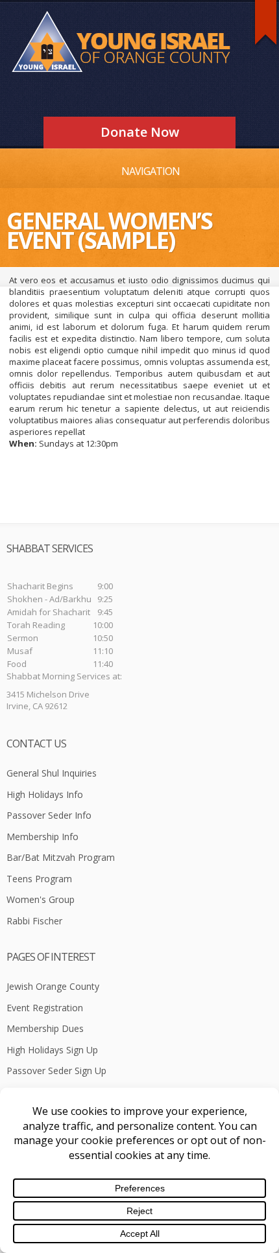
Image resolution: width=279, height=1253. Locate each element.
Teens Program (39, 878)
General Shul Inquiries (51, 773)
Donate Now (140, 132)
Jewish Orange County (52, 986)
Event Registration (44, 1007)
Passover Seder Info (48, 815)
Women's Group (40, 899)
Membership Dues (45, 1028)
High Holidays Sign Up (52, 1050)
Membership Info (42, 836)
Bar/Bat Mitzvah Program (60, 857)
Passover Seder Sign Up (56, 1070)
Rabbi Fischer (34, 921)
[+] (265, 22)
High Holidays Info (44, 794)
